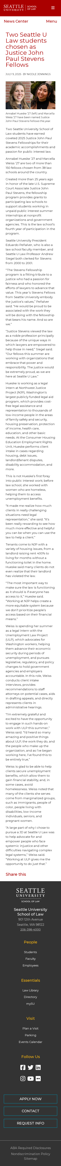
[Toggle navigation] (52, 7)
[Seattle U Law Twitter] (30, 1068)
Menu (51, 21)
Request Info (30, 1123)
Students (30, 952)
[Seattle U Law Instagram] (22, 1080)
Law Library (31, 990)
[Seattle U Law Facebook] (22, 1068)
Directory (30, 997)
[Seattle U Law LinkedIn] (38, 1068)
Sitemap (30, 1159)
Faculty (30, 959)
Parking (30, 1035)
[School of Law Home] (20, 8)
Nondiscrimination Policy (30, 1154)
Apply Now (31, 1099)
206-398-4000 (30, 929)
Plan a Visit (30, 1028)
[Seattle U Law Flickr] (38, 1080)
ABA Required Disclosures (30, 1148)
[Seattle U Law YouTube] (30, 1080)
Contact (30, 1111)
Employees (30, 965)
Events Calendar (30, 1042)
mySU (30, 1003)
